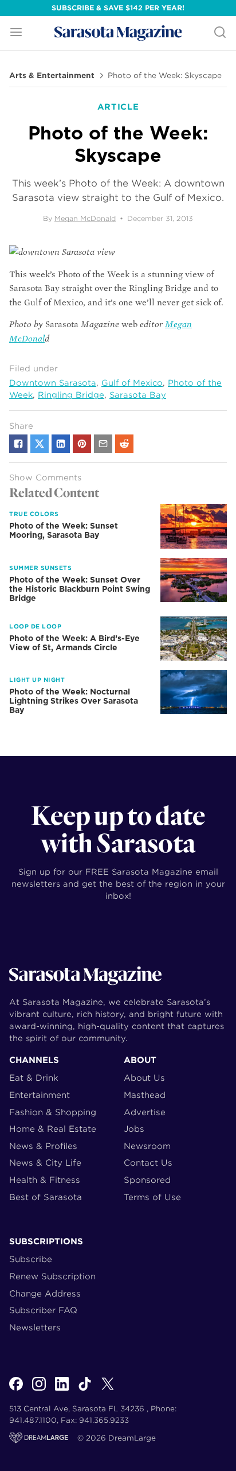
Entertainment (39, 1095)
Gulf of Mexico (132, 382)
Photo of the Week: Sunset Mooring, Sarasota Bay (63, 530)
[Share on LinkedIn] (61, 443)
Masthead (145, 1095)
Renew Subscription (52, 1276)
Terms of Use (152, 1197)
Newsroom (147, 1146)
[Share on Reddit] (124, 443)
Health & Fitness (44, 1180)
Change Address (45, 1293)
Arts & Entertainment (52, 76)
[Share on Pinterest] (82, 443)
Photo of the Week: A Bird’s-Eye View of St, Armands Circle (74, 643)
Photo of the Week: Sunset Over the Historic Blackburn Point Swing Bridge (79, 589)
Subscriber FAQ (43, 1310)
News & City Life (45, 1162)
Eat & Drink (33, 1077)
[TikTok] (85, 1390)
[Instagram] (39, 1390)
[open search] (220, 33)
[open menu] (16, 33)
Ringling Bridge (71, 394)
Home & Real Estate (52, 1129)
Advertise (145, 1112)
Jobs (134, 1129)
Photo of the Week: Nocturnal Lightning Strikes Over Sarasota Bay (73, 701)
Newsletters (35, 1327)
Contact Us (148, 1162)
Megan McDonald (85, 218)
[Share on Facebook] (18, 443)
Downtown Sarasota (52, 382)
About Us (144, 1077)
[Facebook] (16, 1390)
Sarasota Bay (137, 394)
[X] (108, 1390)
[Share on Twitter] (39, 443)
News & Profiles (43, 1146)
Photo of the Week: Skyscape (165, 76)
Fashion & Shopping (52, 1112)
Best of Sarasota (45, 1197)
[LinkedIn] (62, 1390)
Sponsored (147, 1180)
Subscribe (30, 1259)
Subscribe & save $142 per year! (118, 7)
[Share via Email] (103, 443)
